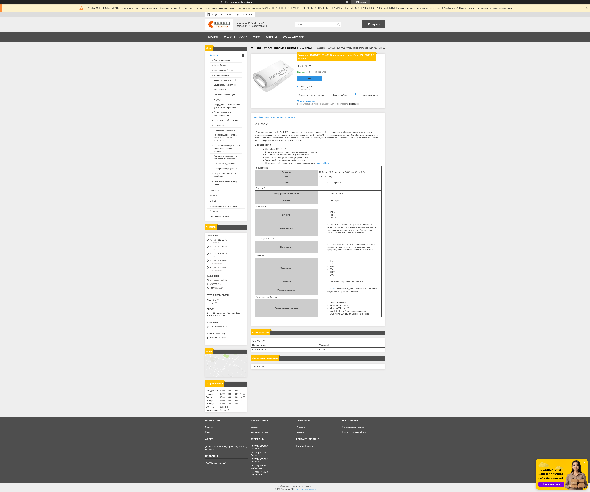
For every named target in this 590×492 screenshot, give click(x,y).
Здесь (332, 289)
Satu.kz (308, 486)
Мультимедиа (220, 90)
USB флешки (306, 48)
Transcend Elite (322, 163)
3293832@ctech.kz (218, 284)
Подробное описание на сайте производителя (274, 117)
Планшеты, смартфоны (224, 130)
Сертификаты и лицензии (223, 206)
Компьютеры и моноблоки (354, 432)
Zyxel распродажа (222, 60)
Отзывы (214, 211)
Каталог (228, 37)
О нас (256, 37)
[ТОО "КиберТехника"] (219, 25)
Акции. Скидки (220, 65)
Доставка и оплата (293, 37)
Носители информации (286, 48)
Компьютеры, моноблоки (225, 85)
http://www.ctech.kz (218, 280)
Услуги (243, 37)
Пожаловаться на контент (304, 489)
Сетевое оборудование (224, 164)
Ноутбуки (218, 100)
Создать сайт (237, 2)
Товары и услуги (264, 48)
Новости (214, 190)
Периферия (219, 125)
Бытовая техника (221, 75)
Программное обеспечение (226, 120)
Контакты (271, 37)
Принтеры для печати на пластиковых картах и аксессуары (225, 138)
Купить (309, 79)
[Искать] (338, 24)
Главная (213, 37)
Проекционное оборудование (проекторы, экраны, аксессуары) (227, 148)
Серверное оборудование (225, 168)
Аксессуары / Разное (223, 70)
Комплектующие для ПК (225, 80)
